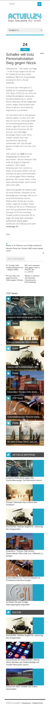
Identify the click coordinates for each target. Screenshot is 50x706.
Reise (15, 323)
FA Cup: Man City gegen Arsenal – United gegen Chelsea (14, 278)
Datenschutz (37, 703)
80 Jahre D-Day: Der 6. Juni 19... (22, 442)
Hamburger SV (12, 227)
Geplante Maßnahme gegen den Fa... (25, 317)
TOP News (17, 398)
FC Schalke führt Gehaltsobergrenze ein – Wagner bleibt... (14, 267)
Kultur (15, 348)
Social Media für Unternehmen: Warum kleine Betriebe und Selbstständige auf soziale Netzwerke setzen (23, 662)
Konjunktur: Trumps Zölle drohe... (23, 392)
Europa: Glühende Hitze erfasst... (23, 342)
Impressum (26, 703)
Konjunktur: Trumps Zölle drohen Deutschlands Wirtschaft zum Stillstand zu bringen (24, 553)
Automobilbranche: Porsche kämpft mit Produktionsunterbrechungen (23, 579)
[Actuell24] (25, 22)
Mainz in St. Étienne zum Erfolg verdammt (23, 245)
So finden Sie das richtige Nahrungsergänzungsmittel (17, 603)
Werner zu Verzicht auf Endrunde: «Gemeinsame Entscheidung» (32, 279)
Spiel (22, 154)
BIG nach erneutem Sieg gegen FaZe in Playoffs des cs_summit (32, 268)
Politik (15, 298)
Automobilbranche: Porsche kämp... (24, 417)
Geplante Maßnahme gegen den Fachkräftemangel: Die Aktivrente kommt (24, 479)
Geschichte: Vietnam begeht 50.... (23, 367)
